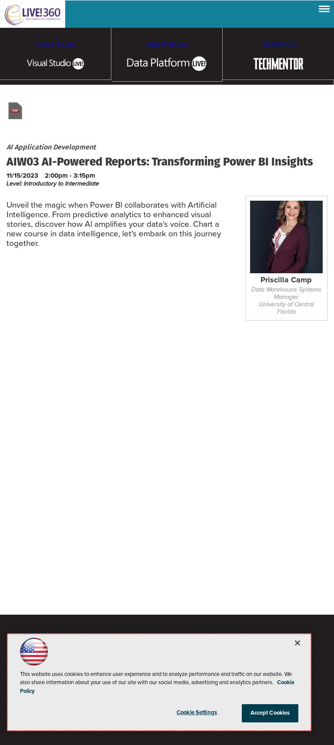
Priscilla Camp (286, 280)
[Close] (297, 642)
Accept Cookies (270, 712)
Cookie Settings (197, 712)
